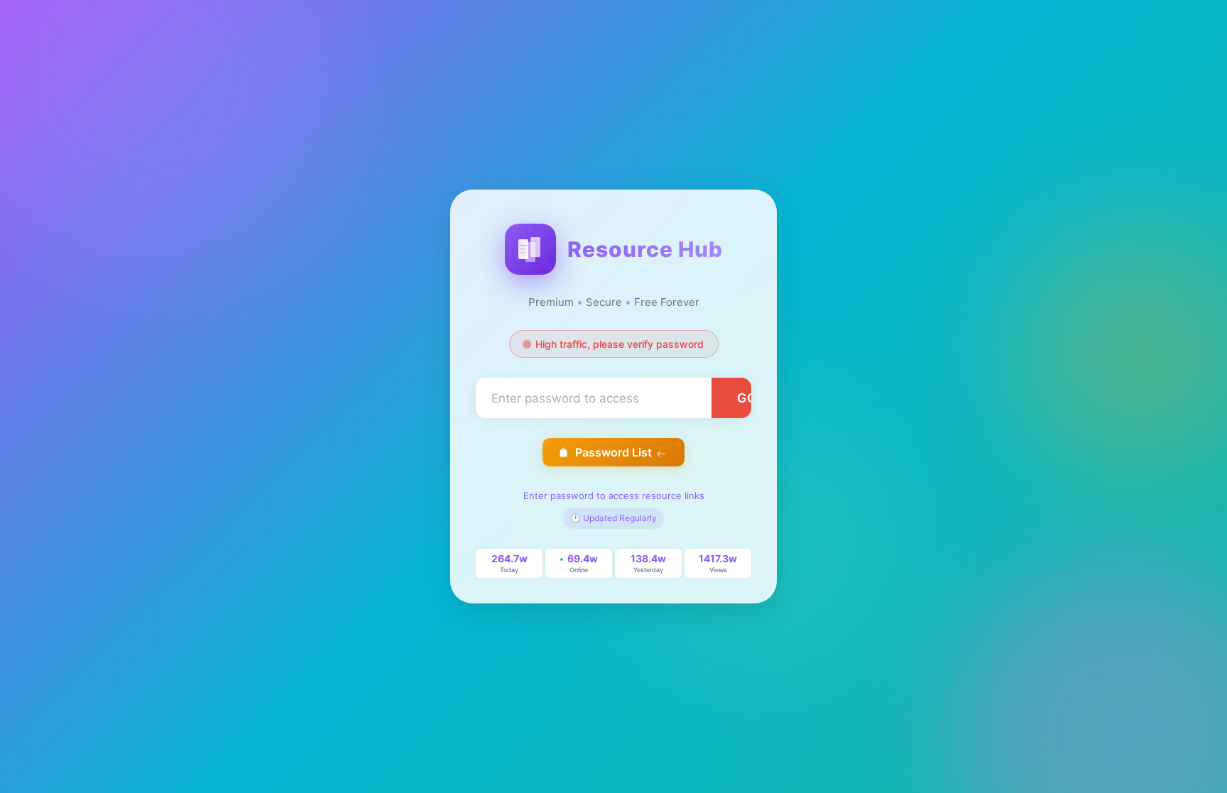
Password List (613, 452)
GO (747, 397)
